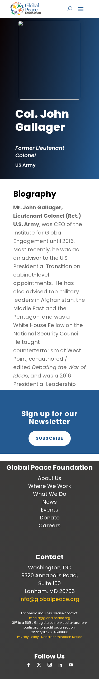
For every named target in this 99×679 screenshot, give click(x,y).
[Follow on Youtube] (71, 665)
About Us (49, 478)
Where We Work (49, 486)
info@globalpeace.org (49, 599)
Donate (50, 517)
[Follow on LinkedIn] (60, 665)
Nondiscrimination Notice (61, 637)
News (49, 502)
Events (49, 509)
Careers (49, 525)
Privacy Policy (28, 637)
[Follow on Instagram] (49, 665)
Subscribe (49, 438)
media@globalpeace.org (49, 618)
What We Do (49, 494)
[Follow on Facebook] (28, 665)
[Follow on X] (39, 665)
